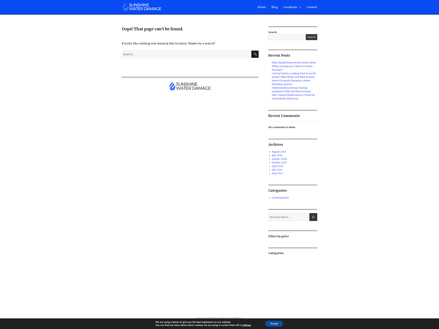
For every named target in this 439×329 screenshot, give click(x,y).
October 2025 (279, 162)
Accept (274, 323)
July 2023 (277, 169)
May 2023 (277, 173)
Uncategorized (280, 197)
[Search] (313, 217)
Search (272, 32)
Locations (290, 7)
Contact (312, 7)
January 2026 (279, 159)
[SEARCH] (255, 54)
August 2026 (279, 151)
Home (262, 7)
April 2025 (277, 166)
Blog (274, 7)
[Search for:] (186, 54)
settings (246, 325)
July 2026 (277, 155)
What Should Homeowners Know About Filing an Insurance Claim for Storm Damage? (294, 66)
